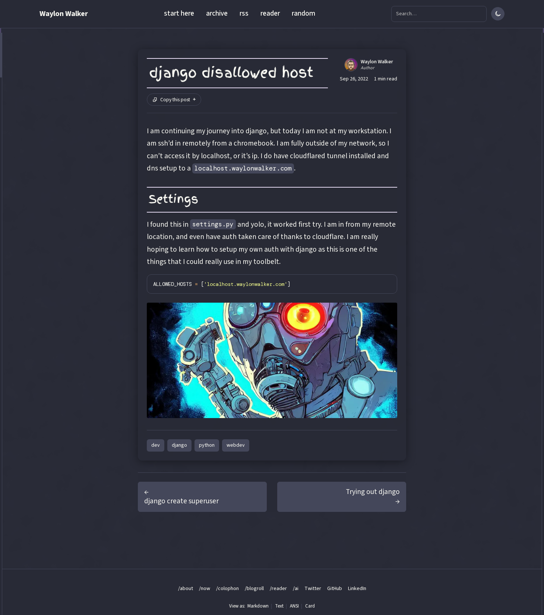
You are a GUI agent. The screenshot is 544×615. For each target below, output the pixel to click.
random (303, 13)
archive (217, 13)
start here (179, 13)
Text (279, 606)
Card (310, 606)
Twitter (312, 588)
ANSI (294, 606)
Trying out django (373, 492)
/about (185, 588)
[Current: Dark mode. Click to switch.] (498, 13)
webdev (236, 445)
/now (204, 588)
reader (270, 13)
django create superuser (181, 501)
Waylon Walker (63, 14)
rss (244, 13)
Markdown (258, 606)
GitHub (334, 588)
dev (155, 445)
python (207, 445)
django (179, 445)
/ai (295, 588)
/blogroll (254, 588)
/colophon (227, 588)
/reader (278, 588)
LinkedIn (357, 588)
